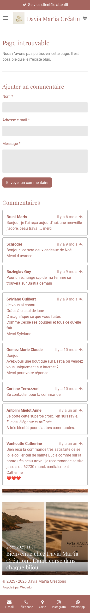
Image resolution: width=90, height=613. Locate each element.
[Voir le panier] (84, 18)
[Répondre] (81, 217)
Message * (11, 143)
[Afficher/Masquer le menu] (5, 18)
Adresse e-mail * (16, 120)
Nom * (7, 96)
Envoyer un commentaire (27, 182)
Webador (26, 587)
